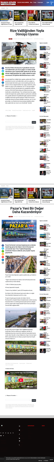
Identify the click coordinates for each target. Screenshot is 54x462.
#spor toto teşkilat (9, 364)
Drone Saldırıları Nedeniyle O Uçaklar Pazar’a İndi (46, 157)
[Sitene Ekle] (4, 435)
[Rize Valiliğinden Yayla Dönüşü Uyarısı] (19, 53)
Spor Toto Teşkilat (21, 329)
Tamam (46, 460)
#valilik (33, 110)
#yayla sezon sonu (27, 110)
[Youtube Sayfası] (9, 432)
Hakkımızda (3, 440)
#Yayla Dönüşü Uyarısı (17, 110)
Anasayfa (3, 8)
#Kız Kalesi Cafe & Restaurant (11, 363)
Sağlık (29, 436)
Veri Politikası (3, 443)
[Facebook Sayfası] (1, 432)
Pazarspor (40, 2)
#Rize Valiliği (8, 110)
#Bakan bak (29, 363)
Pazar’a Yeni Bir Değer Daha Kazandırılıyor (47, 48)
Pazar (34, 2)
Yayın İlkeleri (3, 442)
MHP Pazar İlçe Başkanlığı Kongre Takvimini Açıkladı (47, 65)
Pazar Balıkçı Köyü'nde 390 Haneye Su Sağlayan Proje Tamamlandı (47, 88)
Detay (40, 460)
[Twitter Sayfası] (4, 432)
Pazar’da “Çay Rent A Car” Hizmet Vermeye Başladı (47, 143)
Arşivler (22, 438)
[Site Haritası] (1, 435)
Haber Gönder (4, 451)
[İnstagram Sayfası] (6, 432)
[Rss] (14, 432)
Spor (29, 435)
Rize (31, 2)
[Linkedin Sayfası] (11, 432)
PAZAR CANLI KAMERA (23, 2)
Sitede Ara (44, 428)
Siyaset (29, 438)
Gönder (34, 122)
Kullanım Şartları (4, 448)
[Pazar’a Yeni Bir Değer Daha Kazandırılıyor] (19, 230)
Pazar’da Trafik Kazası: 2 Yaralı (47, 150)
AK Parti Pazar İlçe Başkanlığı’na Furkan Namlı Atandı (47, 109)
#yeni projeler (22, 363)
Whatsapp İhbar (4, 449)
